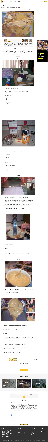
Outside (24, 432)
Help (32, 432)
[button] (34, 9)
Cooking (7, 7)
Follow (9, 41)
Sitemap (32, 433)
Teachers (19, 1)
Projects (11, 1)
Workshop (19, 431)
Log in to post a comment (24, 424)
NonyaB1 (13, 415)
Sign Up (45, 1)
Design (19, 432)
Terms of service (11, 440)
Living (23, 431)
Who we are (32, 434)
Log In (41, 1)
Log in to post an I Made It (24, 370)
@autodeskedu (44, 431)
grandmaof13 (3, 7)
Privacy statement (16, 440)
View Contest (36, 359)
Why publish (33, 429)
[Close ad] (47, 40)
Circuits (19, 429)
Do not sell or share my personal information (31, 440)
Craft (18, 433)
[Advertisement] (42, 51)
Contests (15, 1)
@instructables (44, 429)
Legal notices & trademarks (42, 440)
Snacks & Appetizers (12, 7)
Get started (32, 431)
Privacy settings (22, 440)
